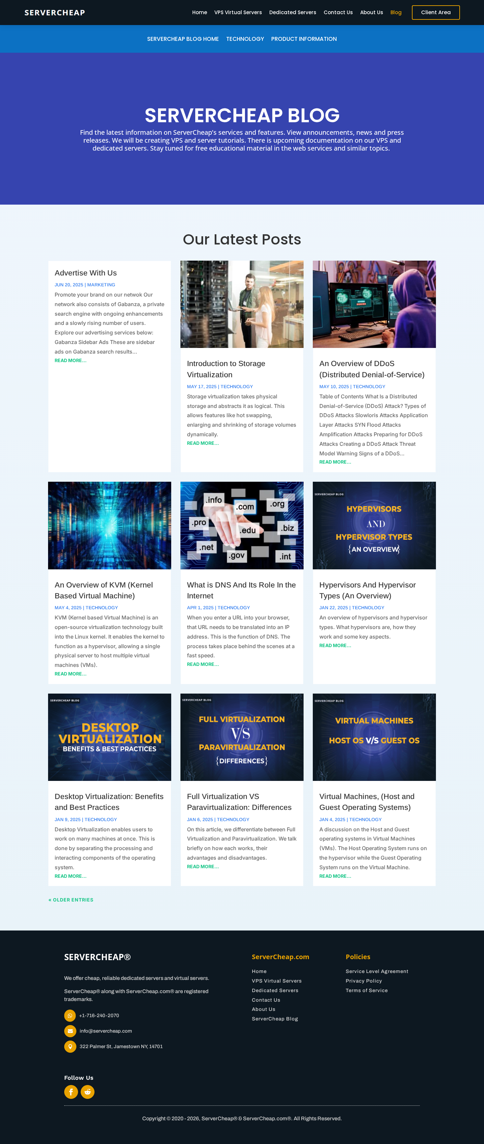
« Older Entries (71, 899)
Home (199, 12)
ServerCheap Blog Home (183, 40)
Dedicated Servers (292, 12)
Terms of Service (367, 990)
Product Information (304, 40)
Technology (245, 40)
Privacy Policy (364, 981)
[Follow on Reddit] (87, 1092)
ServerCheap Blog (275, 1018)
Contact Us (338, 12)
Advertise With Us (86, 273)
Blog (396, 12)
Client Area (436, 12)
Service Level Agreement (377, 971)
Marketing (101, 284)
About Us (371, 12)
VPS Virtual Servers (238, 12)
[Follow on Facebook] (71, 1092)
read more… (71, 360)
